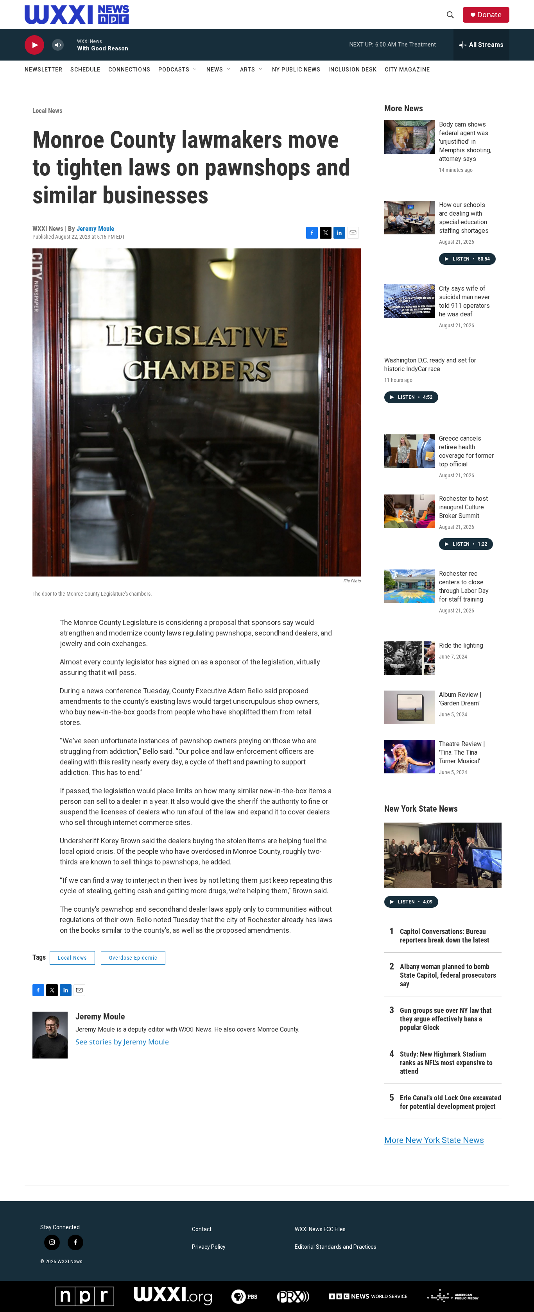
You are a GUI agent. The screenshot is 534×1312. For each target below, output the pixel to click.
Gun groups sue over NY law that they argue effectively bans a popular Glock (446, 1019)
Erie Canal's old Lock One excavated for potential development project (450, 1102)
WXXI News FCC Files (320, 1229)
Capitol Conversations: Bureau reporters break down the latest (444, 935)
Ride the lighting (461, 645)
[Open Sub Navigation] (195, 69)
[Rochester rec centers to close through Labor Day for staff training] (409, 586)
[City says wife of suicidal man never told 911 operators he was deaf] (409, 301)
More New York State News (434, 1140)
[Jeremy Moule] (50, 1035)
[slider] (70, 45)
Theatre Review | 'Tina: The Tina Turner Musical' (462, 752)
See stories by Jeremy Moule (122, 1041)
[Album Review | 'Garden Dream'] (409, 707)
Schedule (85, 69)
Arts (247, 69)
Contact (201, 1229)
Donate (489, 15)
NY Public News (296, 69)
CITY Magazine (407, 69)
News (214, 69)
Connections (129, 69)
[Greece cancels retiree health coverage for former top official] (409, 451)
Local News (47, 110)
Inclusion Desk (352, 69)
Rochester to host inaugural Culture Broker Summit (463, 507)
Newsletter (44, 69)
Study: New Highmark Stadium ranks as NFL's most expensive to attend (446, 1062)
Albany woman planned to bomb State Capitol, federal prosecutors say (448, 975)
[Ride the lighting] (409, 658)
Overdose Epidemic (133, 958)
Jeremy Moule (95, 228)
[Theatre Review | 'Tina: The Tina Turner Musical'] (409, 756)
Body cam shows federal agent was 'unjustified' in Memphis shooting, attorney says (465, 141)
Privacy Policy (209, 1247)
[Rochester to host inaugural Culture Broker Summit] (409, 511)
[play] (34, 45)
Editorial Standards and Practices (335, 1247)
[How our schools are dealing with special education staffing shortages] (409, 217)
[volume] (58, 45)
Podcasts (174, 69)
